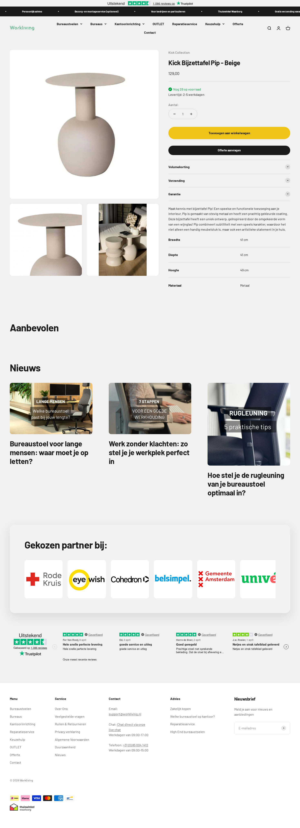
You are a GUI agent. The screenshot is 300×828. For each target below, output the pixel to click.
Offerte (238, 24)
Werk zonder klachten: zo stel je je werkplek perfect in (149, 452)
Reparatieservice (184, 24)
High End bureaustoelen (187, 732)
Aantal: (173, 104)
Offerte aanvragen (229, 150)
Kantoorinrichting (127, 24)
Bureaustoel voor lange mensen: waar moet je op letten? (49, 452)
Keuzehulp (212, 24)
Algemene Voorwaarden (72, 739)
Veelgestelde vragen (69, 716)
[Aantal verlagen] (174, 114)
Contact (150, 32)
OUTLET (158, 24)
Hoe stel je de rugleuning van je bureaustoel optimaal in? (246, 483)
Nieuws (60, 755)
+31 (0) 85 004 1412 (135, 745)
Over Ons (61, 709)
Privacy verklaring (67, 732)
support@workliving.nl (125, 714)
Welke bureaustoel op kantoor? (192, 716)
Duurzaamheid (65, 747)
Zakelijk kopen (180, 709)
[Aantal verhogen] (191, 114)
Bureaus (96, 24)
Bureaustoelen (67, 24)
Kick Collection (179, 52)
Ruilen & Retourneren (70, 724)
